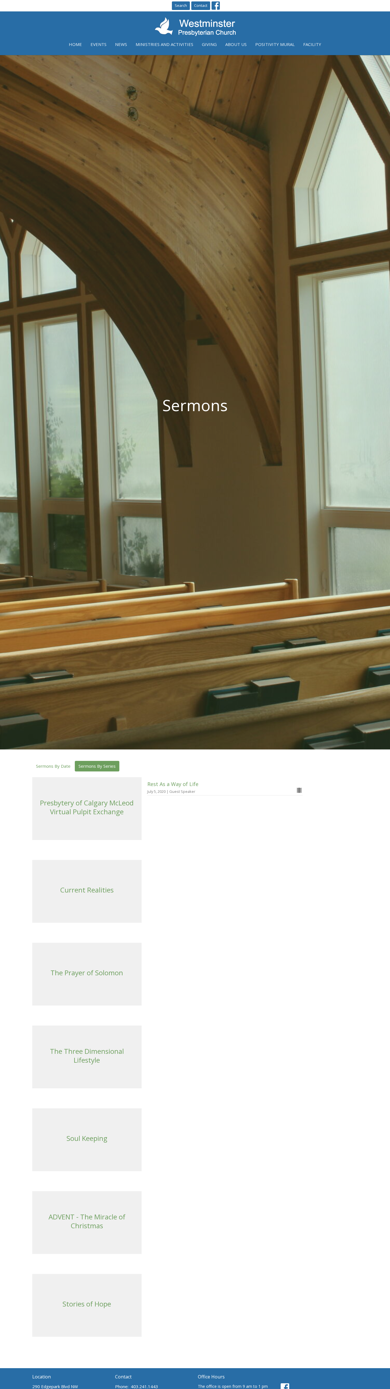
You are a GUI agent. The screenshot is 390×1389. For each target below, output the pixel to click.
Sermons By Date (53, 766)
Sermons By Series (97, 766)
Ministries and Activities (164, 44)
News (121, 44)
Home (75, 44)
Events (98, 44)
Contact (200, 5)
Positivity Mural (275, 44)
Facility (312, 44)
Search (181, 5)
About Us (236, 44)
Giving (209, 44)
